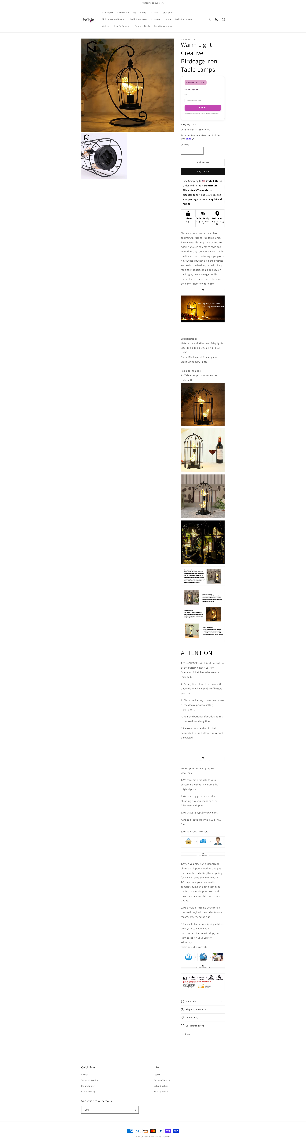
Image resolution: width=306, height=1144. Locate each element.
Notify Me (202, 108)
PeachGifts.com (148, 1137)
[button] (122, 26)
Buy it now (203, 171)
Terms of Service (89, 1080)
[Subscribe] (134, 1110)
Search (84, 1074)
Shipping (185, 129)
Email (187, 95)
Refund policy (88, 1085)
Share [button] (187, 1034)
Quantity (185, 144)
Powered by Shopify (162, 1137)
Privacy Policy (88, 1091)
